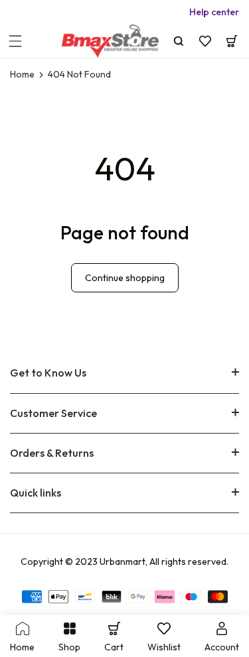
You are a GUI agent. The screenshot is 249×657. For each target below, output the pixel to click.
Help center (214, 12)
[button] (15, 41)
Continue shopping (125, 278)
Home (22, 74)
